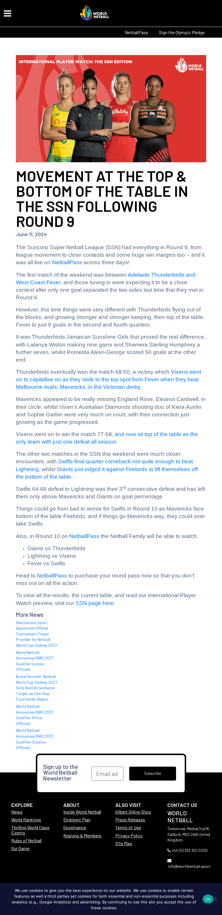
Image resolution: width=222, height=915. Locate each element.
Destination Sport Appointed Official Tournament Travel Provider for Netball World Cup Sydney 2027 (36, 634)
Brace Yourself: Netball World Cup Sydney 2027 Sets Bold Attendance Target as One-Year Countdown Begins (36, 687)
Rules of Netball (26, 840)
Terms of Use (128, 827)
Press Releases (130, 819)
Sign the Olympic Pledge (182, 32)
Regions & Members (82, 835)
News (17, 811)
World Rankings (26, 819)
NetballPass (136, 32)
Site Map (123, 843)
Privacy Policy (129, 835)
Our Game (20, 848)
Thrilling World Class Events (30, 830)
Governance (74, 827)
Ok (208, 899)
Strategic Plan (76, 819)
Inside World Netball (82, 811)
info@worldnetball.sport (189, 866)
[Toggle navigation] (7, 13)
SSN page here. (95, 603)
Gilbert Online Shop (133, 811)
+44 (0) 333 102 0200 (189, 850)
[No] (215, 899)
